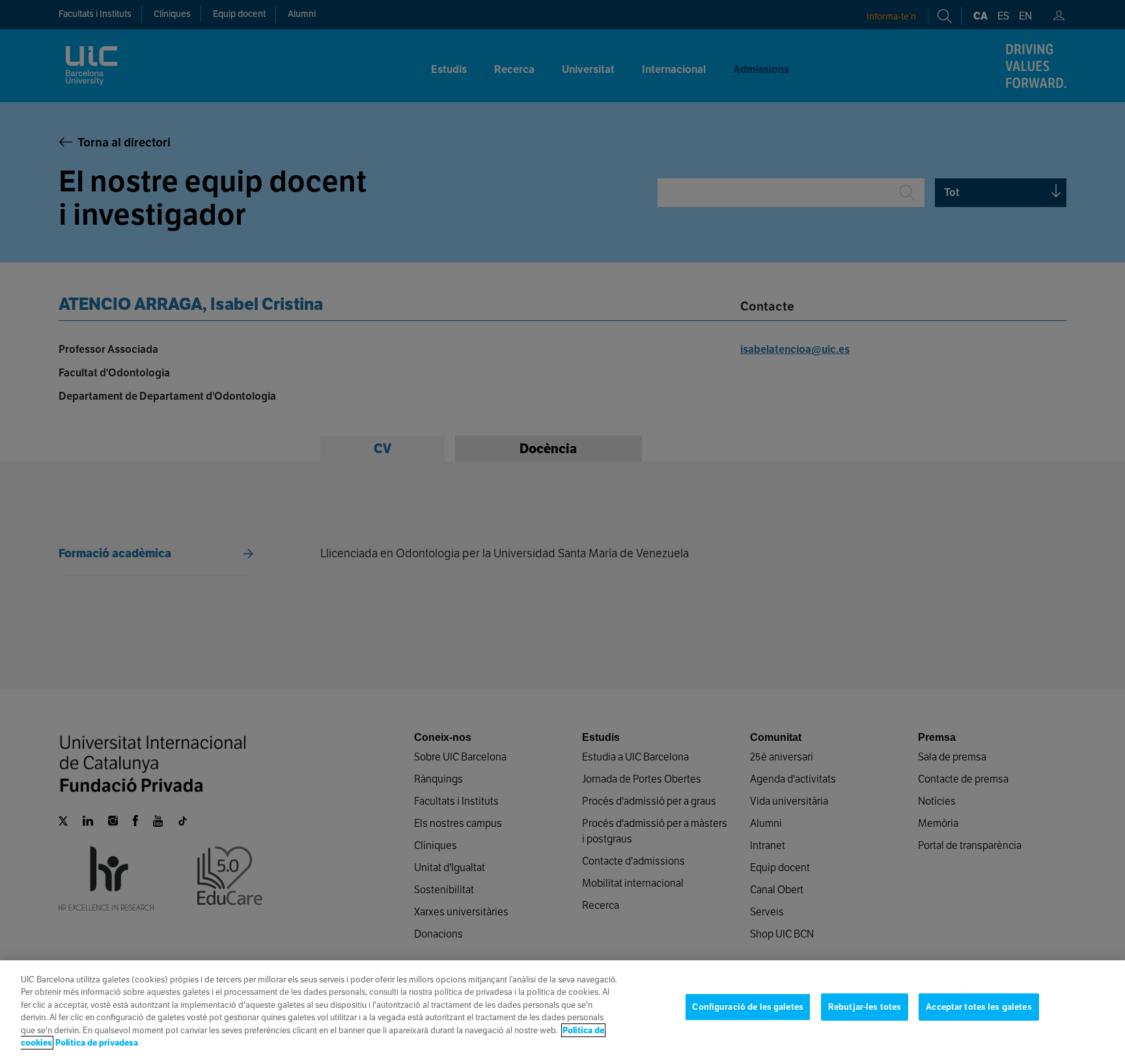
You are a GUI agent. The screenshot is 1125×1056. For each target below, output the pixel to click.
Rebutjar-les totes (864, 1006)
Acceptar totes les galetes (978, 1006)
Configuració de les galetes (747, 1006)
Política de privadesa (96, 1042)
